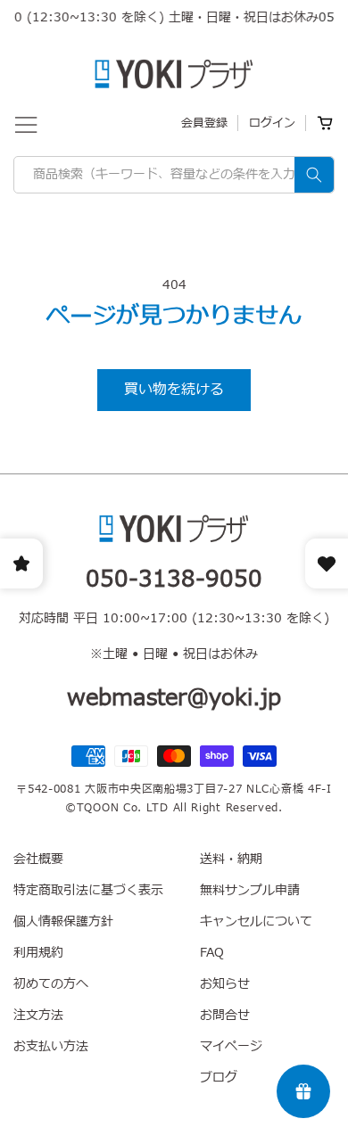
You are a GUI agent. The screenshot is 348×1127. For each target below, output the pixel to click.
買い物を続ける (174, 389)
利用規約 (38, 952)
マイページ (231, 1046)
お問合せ (225, 1015)
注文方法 (38, 1015)
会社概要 (38, 859)
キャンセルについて (256, 921)
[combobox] (174, 175)
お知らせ (225, 984)
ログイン (272, 123)
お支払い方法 (50, 1046)
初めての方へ (50, 984)
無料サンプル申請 (250, 890)
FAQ (212, 952)
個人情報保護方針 (63, 921)
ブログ (218, 1077)
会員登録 (204, 123)
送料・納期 (231, 859)
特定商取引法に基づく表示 (88, 890)
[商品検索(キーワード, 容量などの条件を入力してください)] (314, 175)
